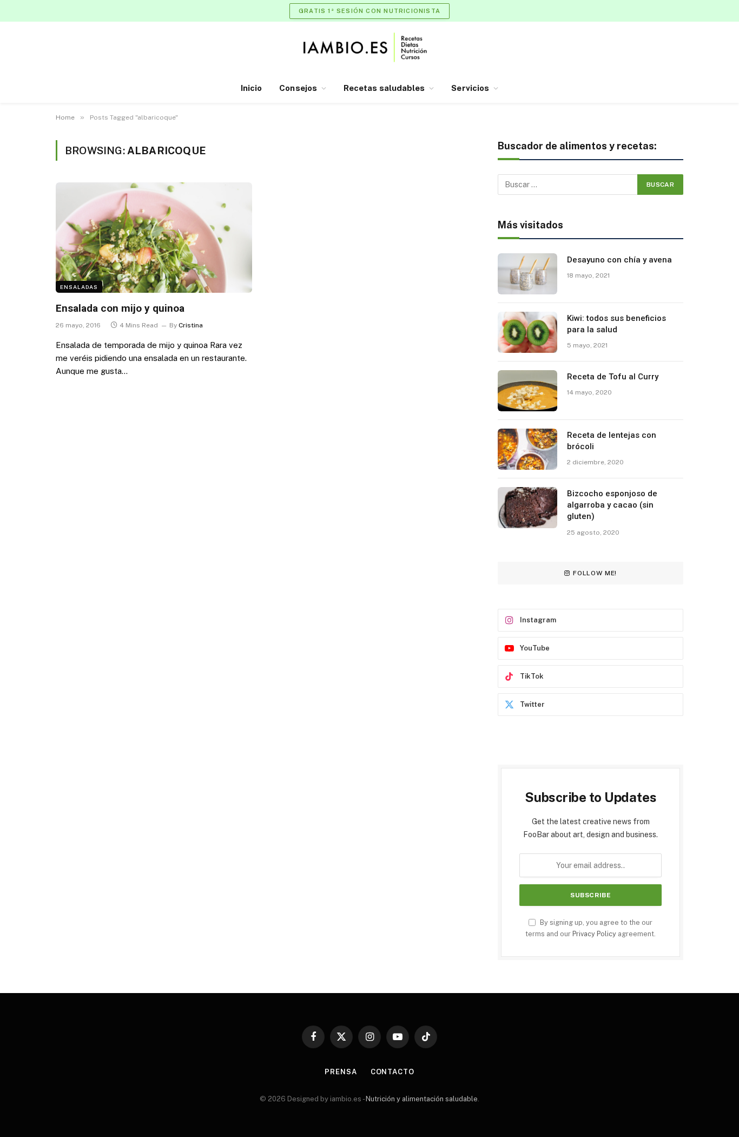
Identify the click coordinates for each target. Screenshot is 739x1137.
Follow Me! (595, 573)
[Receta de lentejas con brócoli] (527, 449)
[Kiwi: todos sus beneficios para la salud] (527, 332)
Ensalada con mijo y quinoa (120, 308)
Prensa (341, 1072)
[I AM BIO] (370, 47)
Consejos (298, 88)
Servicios (470, 88)
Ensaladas (79, 287)
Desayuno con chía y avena (619, 260)
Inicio (251, 88)
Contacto (392, 1072)
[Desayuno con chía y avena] (527, 273)
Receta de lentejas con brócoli (611, 440)
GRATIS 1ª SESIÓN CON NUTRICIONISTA (369, 11)
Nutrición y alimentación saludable (422, 1099)
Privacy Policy (594, 934)
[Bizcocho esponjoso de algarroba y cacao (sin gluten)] (527, 507)
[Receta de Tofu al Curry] (527, 390)
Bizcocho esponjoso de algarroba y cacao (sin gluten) (612, 505)
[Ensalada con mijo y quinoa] (154, 237)
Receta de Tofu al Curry (612, 377)
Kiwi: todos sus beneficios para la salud (616, 323)
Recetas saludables (384, 88)
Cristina (191, 325)
